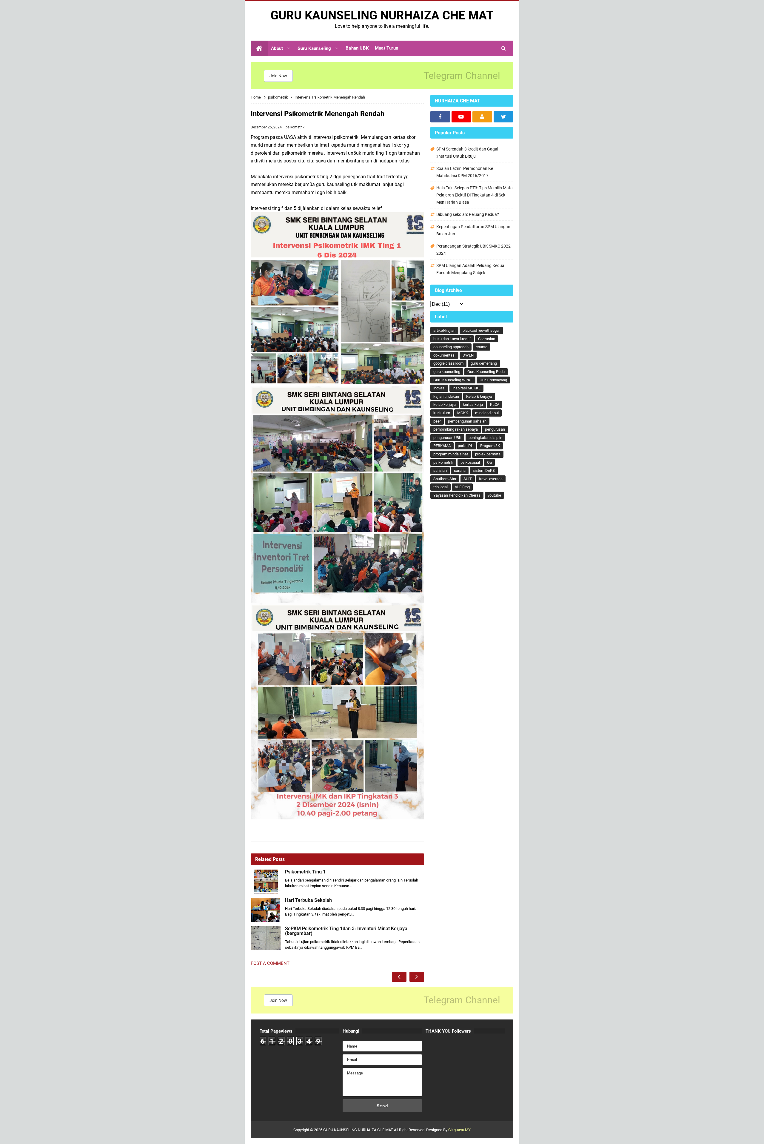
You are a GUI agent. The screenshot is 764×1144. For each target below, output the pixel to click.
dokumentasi (444, 355)
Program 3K (490, 445)
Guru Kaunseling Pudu (486, 371)
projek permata (487, 454)
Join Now (278, 75)
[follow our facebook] (440, 116)
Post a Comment (270, 963)
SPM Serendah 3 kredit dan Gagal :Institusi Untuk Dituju (467, 153)
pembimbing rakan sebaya (455, 429)
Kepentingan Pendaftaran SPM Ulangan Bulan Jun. (473, 230)
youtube (494, 495)
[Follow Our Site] (482, 116)
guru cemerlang (484, 363)
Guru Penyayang (493, 380)
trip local (440, 487)
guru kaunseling (446, 371)
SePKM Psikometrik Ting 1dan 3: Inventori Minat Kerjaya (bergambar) (346, 931)
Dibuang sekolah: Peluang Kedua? (467, 214)
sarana (460, 470)
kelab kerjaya (444, 404)
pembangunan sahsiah (467, 421)
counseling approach (451, 347)
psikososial (470, 462)
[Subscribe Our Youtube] (461, 116)
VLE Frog (462, 487)
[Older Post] (416, 977)
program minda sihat (450, 454)
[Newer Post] (399, 977)
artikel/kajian (444, 330)
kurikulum (441, 413)
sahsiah (440, 470)
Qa (489, 462)
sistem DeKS (484, 470)
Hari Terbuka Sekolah (308, 900)
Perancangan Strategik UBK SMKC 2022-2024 (474, 250)
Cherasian (486, 339)
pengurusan (495, 429)
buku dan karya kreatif (452, 339)
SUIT (467, 479)
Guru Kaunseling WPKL (452, 380)
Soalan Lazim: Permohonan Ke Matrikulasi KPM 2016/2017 (464, 172)
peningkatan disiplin (485, 437)
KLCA (494, 404)
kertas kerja (473, 404)
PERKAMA (442, 445)
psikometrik (295, 127)
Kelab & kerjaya (479, 396)
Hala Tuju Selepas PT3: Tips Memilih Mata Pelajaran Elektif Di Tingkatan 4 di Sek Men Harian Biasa (474, 195)
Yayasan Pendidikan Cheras (456, 495)
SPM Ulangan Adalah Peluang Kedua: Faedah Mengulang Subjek (470, 269)
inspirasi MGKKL (466, 388)
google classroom (448, 363)
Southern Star (444, 479)
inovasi (439, 388)
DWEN (468, 355)
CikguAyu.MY (459, 1130)
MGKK (462, 413)
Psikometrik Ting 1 (305, 872)
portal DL (465, 445)
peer (437, 421)
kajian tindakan (446, 396)
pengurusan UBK (447, 437)
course (481, 347)
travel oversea (491, 479)
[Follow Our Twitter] (503, 116)
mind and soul (487, 413)
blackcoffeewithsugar (481, 330)
